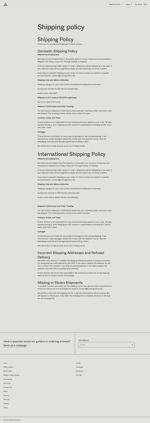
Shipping (7, 395)
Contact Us (8, 387)
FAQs (6, 391)
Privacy (6, 403)
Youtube (79, 375)
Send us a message (15, 345)
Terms (6, 408)
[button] (116, 4)
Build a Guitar (8, 367)
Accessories (8, 379)
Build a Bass (8, 371)
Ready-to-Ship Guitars (12, 375)
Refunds (7, 399)
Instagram (79, 367)
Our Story (7, 383)
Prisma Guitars (14, 420)
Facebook (79, 371)
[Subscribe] (132, 344)
